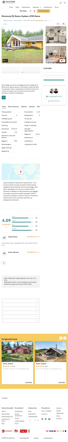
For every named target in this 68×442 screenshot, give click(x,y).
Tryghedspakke (32, 416)
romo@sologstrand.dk (55, 96)
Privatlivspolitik (24, 438)
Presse (17, 418)
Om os (57, 7)
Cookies (36, 438)
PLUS (11, 7)
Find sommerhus (43, 11)
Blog (3, 423)
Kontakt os (44, 414)
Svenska (58, 418)
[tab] (11, 361)
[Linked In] (49, 419)
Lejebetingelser (48, 438)
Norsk (58, 416)
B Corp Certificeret (18, 415)
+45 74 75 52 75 (55, 101)
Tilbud (17, 7)
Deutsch (58, 408)
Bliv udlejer (23, 11)
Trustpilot (4, 398)
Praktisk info (32, 414)
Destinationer (26, 7)
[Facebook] (45, 419)
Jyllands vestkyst (8, 20)
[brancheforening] (7, 432)
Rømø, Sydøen (18, 20)
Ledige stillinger (19, 421)
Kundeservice (48, 7)
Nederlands (60, 413)
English (58, 411)
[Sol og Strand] (8, 2)
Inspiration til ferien (6, 420)
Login (29, 411)
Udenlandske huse (7, 416)
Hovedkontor (19, 411)
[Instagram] (42, 419)
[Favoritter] (64, 2)
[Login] (60, 2)
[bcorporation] (29, 432)
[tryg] (24, 432)
